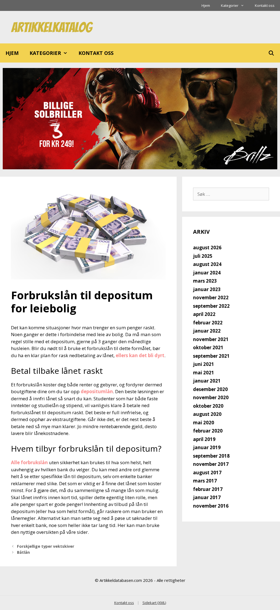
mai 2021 (203, 372)
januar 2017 (207, 497)
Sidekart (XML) (154, 602)
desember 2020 (210, 389)
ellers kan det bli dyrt (140, 355)
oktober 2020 (208, 406)
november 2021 (211, 339)
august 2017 (207, 472)
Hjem (206, 5)
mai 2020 (203, 422)
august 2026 (207, 247)
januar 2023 (207, 289)
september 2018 (211, 456)
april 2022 (204, 314)
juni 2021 (203, 364)
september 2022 (211, 306)
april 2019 (204, 439)
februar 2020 (208, 431)
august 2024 (207, 264)
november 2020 (211, 397)
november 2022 (211, 297)
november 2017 (211, 464)
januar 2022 (207, 331)
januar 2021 (207, 381)
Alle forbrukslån (29, 462)
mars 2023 (205, 281)
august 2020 (207, 414)
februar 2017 (208, 489)
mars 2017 (205, 481)
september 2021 (211, 356)
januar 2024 (207, 273)
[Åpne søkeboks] (271, 53)
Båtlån (23, 552)
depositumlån (97, 391)
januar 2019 (207, 447)
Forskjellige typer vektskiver (45, 546)
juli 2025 (202, 256)
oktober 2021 (208, 347)
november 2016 (211, 506)
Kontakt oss (265, 5)
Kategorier (229, 5)
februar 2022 (208, 322)
